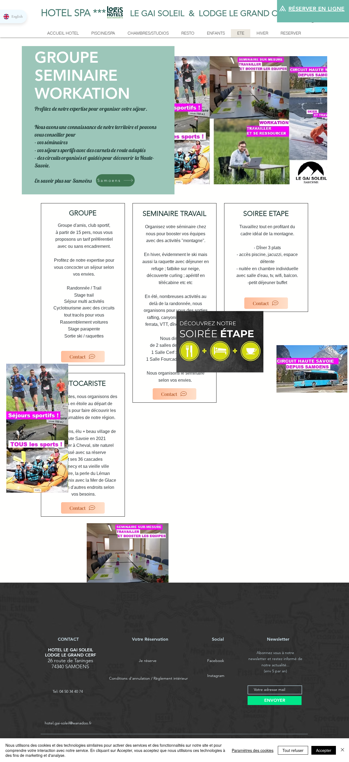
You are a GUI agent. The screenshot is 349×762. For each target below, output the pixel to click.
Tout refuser (292, 750)
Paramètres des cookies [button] (252, 750)
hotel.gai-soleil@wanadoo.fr (68, 723)
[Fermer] (342, 750)
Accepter (323, 750)
